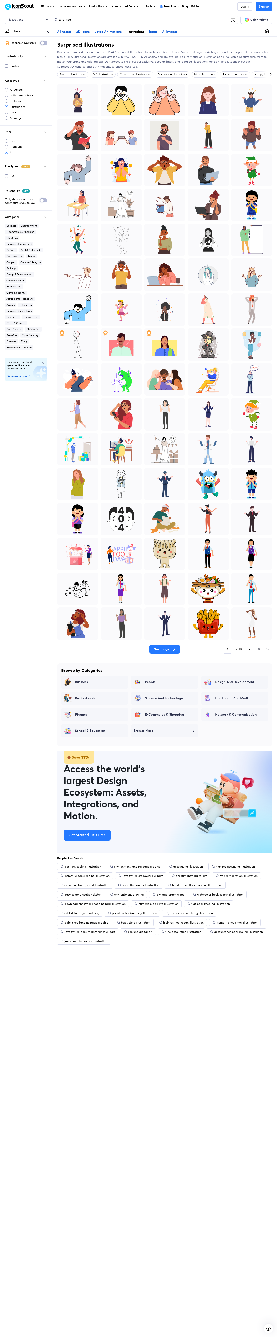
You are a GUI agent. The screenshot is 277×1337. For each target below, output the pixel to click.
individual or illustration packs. (205, 57)
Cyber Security (30, 335)
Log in (245, 6)
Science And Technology (164, 698)
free (86, 52)
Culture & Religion (30, 262)
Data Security (13, 329)
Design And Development (234, 682)
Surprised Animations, (96, 66)
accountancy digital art (191, 876)
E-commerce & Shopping (20, 231)
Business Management (19, 243)
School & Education (90, 730)
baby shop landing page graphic (86, 922)
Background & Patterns (19, 347)
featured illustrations (194, 62)
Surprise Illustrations (73, 74)
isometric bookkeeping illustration (87, 876)
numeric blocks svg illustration (158, 904)
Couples (11, 262)
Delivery (11, 250)
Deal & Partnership (30, 250)
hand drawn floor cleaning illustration (197, 885)
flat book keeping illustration (210, 904)
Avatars (10, 304)
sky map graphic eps (170, 894)
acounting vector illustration (140, 885)
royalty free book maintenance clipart (89, 932)
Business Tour (13, 286)
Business (11, 225)
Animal (31, 256)
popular (160, 62)
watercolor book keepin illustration (220, 894)
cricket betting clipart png (81, 913)
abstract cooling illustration (82, 866)
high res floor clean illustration (183, 922)
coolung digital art (140, 932)
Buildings (11, 268)
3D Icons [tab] (83, 31)
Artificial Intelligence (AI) (19, 298)
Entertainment (29, 225)
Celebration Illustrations (135, 74)
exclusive (147, 62)
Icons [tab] (153, 31)
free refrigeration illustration (239, 876)
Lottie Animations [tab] (108, 31)
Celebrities (12, 317)
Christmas (12, 237)
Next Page (161, 649)
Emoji (24, 341)
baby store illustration (135, 922)
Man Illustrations (205, 74)
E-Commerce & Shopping (164, 714)
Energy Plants (30, 317)
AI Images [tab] (169, 31)
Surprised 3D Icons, (69, 66)
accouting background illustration (86, 885)
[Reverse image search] (233, 20)
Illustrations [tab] (135, 32)
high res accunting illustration (235, 866)
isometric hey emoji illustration (237, 922)
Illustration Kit (19, 66)
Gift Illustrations (103, 74)
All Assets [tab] (64, 31)
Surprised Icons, (121, 66)
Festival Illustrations (235, 74)
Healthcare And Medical (233, 698)
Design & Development (19, 274)
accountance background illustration (238, 932)
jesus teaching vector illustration (85, 941)
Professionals (85, 698)
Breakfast (11, 335)
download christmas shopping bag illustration (95, 904)
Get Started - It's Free (87, 835)
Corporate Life (14, 256)
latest (170, 62)
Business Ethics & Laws (19, 310)
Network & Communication (236, 714)
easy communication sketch (82, 894)
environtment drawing (129, 894)
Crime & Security (15, 292)
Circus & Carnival (16, 323)
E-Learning (25, 304)
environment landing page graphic (137, 866)
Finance (81, 714)
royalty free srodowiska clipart (142, 876)
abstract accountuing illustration (191, 913)
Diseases (11, 341)
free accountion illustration (183, 932)
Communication (15, 280)
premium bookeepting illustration (134, 913)
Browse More (143, 730)
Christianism (33, 329)
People (150, 682)
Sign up (264, 6)
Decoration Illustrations (172, 74)
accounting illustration (188, 866)
